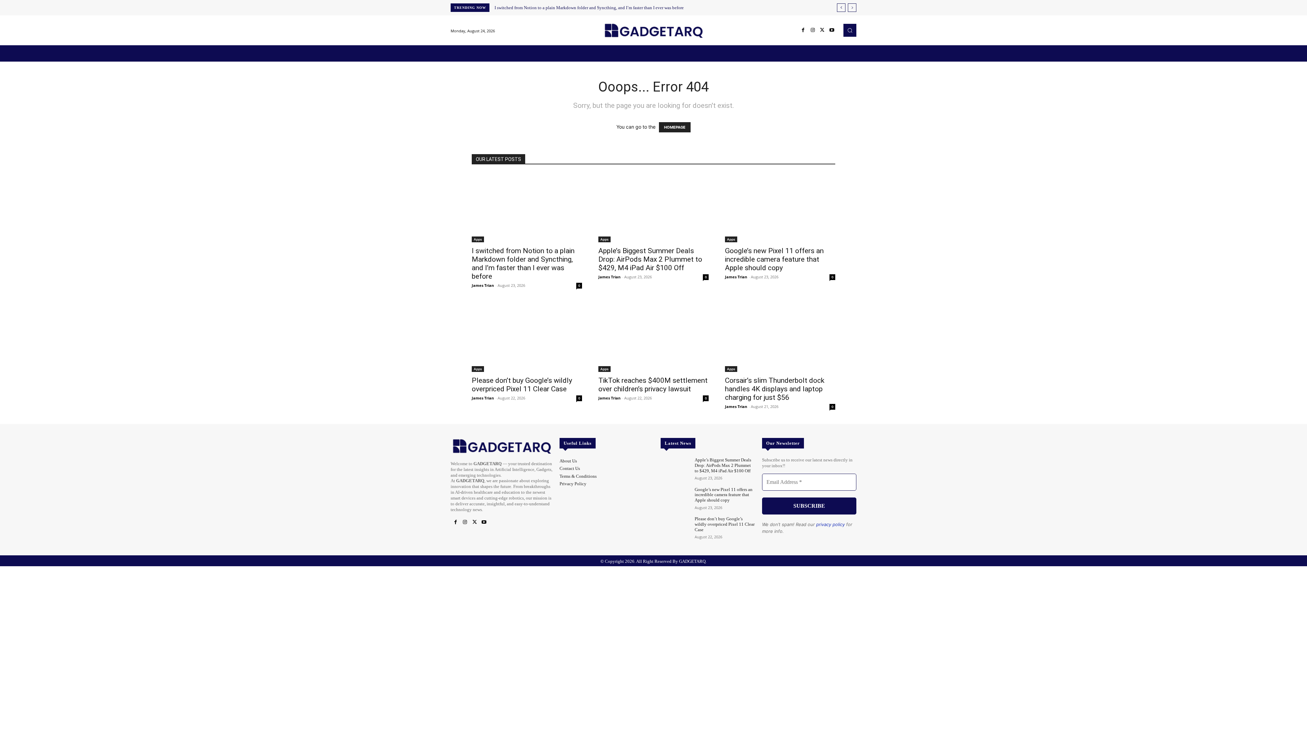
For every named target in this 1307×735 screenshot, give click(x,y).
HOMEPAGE (674, 127)
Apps (478, 239)
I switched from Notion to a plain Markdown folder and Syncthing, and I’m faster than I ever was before (589, 7)
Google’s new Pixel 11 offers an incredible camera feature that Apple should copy (774, 259)
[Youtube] (832, 30)
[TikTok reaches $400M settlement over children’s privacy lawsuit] (653, 337)
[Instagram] (813, 30)
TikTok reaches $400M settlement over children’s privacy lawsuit (653, 384)
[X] (822, 30)
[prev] (841, 7)
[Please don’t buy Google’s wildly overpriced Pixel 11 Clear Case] (527, 337)
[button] (849, 30)
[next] (852, 7)
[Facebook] (803, 30)
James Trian (483, 285)
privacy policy (830, 524)
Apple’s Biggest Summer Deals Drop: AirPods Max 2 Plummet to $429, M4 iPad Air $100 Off (650, 259)
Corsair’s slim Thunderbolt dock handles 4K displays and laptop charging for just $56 (774, 389)
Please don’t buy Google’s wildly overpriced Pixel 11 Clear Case (522, 384)
